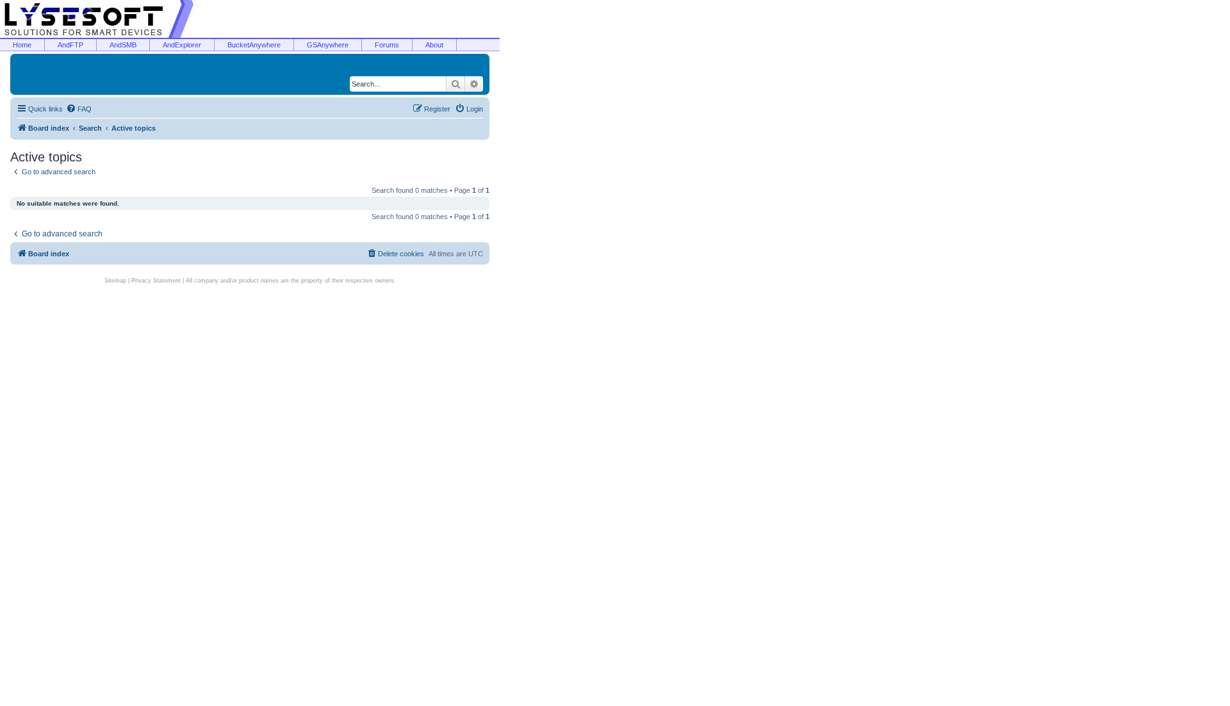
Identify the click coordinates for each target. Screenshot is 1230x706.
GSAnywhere (327, 45)
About (434, 45)
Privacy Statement (156, 280)
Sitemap (115, 280)
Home (22, 45)
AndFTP (70, 45)
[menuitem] (79, 109)
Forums (387, 45)
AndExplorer (182, 45)
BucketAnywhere (254, 45)
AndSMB (123, 45)
